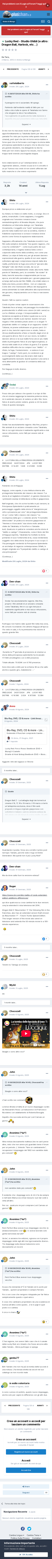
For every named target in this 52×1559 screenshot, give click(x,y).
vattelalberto (16, 83)
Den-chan (14, 581)
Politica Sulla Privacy (20, 1538)
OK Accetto (27, 1554)
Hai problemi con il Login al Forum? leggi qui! (24, 4)
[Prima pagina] (4, 69)
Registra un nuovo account (26, 1452)
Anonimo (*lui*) (17, 1132)
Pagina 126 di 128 (28, 71)
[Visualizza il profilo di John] (5, 1073)
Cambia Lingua (16, 1535)
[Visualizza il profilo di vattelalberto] (5, 85)
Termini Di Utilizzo (17, 1549)
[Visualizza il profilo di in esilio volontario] (5, 1385)
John (12, 1072)
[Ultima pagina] (48, 69)
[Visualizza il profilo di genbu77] (5, 1359)
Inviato (19, 86)
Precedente (13, 69)
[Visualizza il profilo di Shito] (5, 202)
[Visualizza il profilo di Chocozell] (5, 453)
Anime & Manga (23, 60)
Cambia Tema (33, 1535)
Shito (34, 94)
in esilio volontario (19, 1383)
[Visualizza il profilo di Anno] (5, 708)
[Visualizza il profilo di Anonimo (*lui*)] (5, 1134)
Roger (12, 886)
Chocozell (14, 451)
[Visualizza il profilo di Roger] (5, 888)
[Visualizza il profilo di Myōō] (5, 986)
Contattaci (36, 1538)
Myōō (12, 985)
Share (27, 1486)
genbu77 (14, 1358)
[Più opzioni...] (47, 85)
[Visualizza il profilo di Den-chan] (5, 583)
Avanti (41, 69)
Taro (7, 57)
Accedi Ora (26, 1470)
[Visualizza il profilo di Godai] (5, 386)
